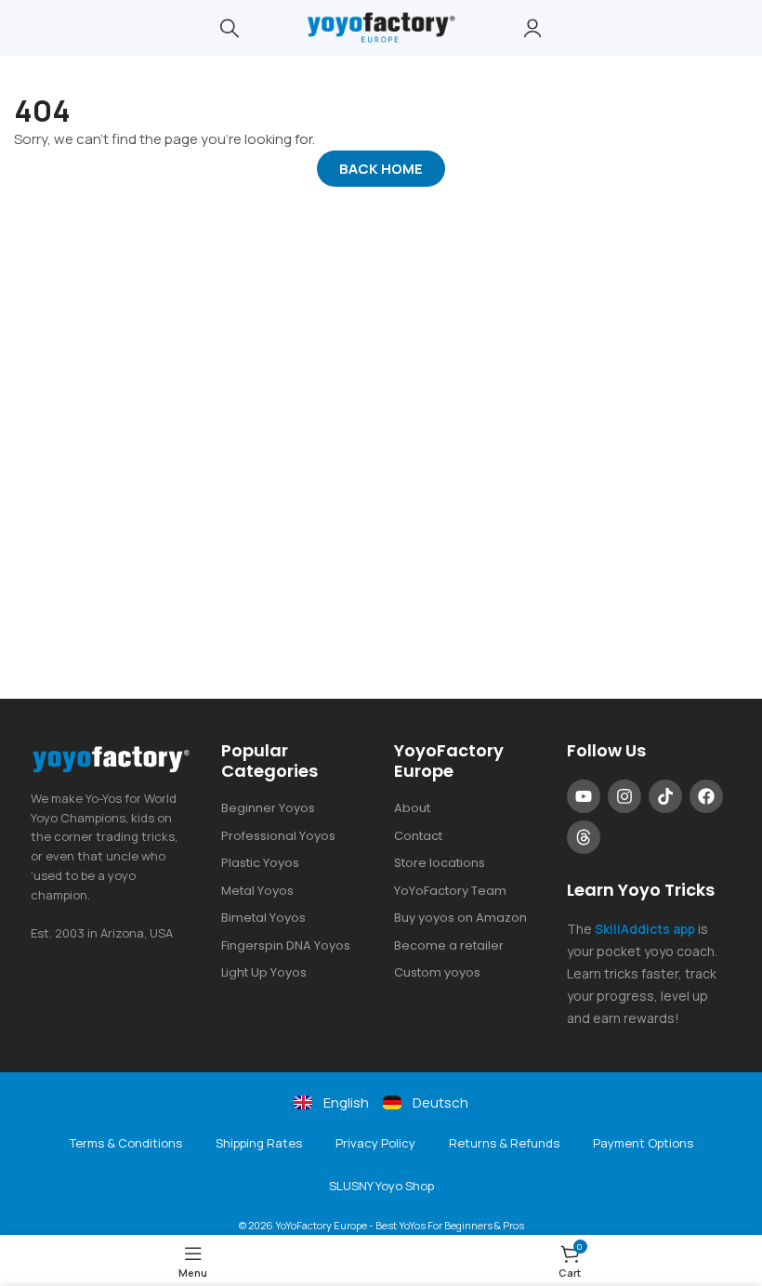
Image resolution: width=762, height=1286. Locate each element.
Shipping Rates (259, 1143)
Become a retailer (449, 945)
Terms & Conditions (126, 1143)
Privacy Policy (375, 1143)
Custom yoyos (437, 972)
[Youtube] (583, 796)
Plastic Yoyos (260, 863)
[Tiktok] (665, 796)
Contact (418, 836)
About (412, 808)
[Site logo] (381, 26)
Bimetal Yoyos (263, 917)
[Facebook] (706, 796)
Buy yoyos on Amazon (460, 917)
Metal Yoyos (257, 890)
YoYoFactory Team (450, 890)
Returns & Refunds (504, 1143)
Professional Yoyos (278, 836)
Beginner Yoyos (268, 808)
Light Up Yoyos (264, 972)
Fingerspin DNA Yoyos (285, 945)
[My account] (532, 27)
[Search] (229, 27)
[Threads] (583, 837)
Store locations (439, 863)
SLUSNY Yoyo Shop (381, 1185)
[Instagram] (624, 796)
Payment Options (643, 1143)
